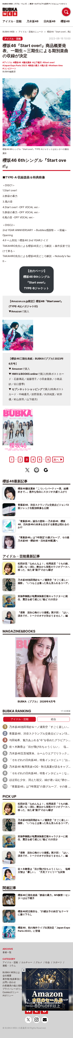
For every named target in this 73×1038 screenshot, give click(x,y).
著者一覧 (7, 952)
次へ (56, 459)
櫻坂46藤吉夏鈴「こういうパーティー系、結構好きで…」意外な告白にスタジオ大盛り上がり (43, 490)
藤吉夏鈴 (27, 62)
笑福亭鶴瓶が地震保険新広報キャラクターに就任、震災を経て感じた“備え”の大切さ (43, 598)
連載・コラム (9, 965)
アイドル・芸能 (12, 38)
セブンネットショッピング (27, 389)
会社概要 (7, 975)
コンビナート (10, 68)
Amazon (16, 311)
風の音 (45, 65)
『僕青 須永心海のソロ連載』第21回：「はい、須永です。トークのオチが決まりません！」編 (44, 614)
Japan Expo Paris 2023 (15, 65)
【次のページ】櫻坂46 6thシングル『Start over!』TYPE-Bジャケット (36, 279)
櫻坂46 (17, 62)
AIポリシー (8, 995)
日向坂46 (50, 21)
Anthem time (56, 65)
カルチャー (26, 962)
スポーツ (57, 962)
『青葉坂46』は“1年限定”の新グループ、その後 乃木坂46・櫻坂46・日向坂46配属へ (43, 539)
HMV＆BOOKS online (25, 373)
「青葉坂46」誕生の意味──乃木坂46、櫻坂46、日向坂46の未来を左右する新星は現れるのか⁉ (43, 524)
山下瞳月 (38, 62)
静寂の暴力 (34, 65)
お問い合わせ (9, 982)
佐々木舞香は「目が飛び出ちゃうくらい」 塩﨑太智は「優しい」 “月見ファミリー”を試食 (44, 870)
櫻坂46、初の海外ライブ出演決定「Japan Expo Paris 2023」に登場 (44, 929)
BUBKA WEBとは (11, 972)
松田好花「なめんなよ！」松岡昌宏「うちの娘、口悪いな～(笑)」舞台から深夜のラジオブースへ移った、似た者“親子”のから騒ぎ (44, 566)
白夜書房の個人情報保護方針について (21, 985)
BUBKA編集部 (9, 71)
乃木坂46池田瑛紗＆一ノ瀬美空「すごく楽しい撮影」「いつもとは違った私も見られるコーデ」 (44, 581)
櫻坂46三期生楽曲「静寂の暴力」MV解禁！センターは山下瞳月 (44, 896)
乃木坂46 (33, 21)
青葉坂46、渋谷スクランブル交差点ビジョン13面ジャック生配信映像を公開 (43, 506)
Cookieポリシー (11, 992)
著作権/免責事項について (15, 979)
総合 (53, 719)
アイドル (8, 62)
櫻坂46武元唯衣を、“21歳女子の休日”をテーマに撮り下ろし (43, 913)
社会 (47, 962)
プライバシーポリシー (14, 988)
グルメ (38, 962)
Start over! (49, 62)
